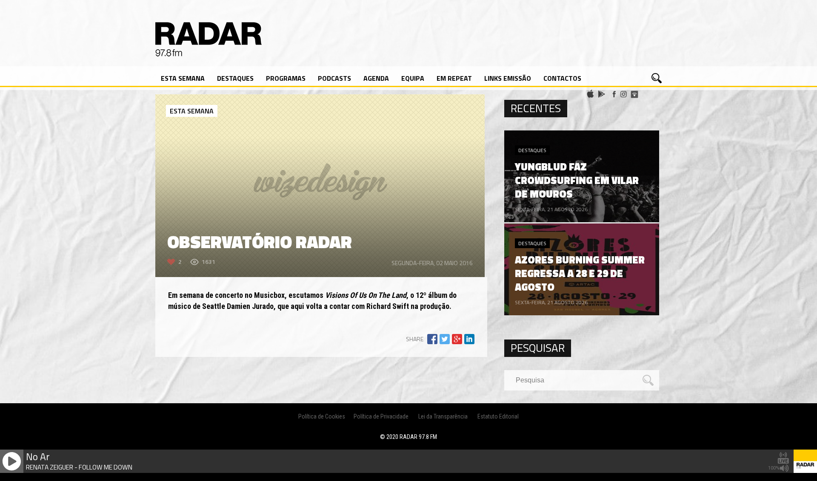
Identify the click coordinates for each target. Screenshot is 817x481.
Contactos (562, 78)
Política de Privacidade (381, 416)
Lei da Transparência (443, 416)
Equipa (412, 78)
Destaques (235, 78)
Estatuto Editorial (498, 416)
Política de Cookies (321, 416)
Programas (286, 78)
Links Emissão (507, 78)
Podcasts (334, 78)
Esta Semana (183, 78)
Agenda (376, 78)
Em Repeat (454, 78)
